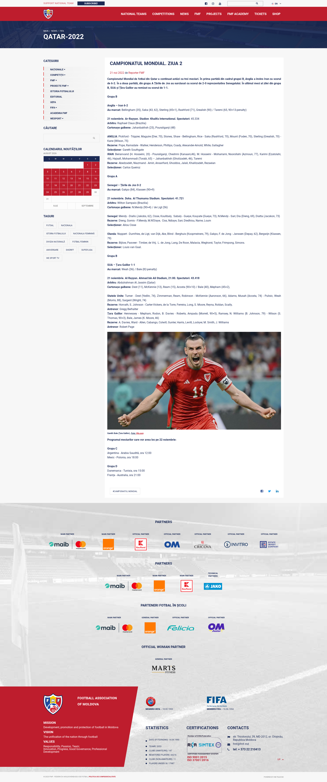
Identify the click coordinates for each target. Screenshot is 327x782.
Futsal (50, 225)
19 (63, 185)
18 (55, 185)
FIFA (61, 31)
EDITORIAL (56, 96)
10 (47, 178)
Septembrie (88, 206)
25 (55, 192)
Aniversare (52, 250)
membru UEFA (153, 709)
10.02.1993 (167, 709)
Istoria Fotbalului (62, 91)
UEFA (53, 102)
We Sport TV (52, 258)
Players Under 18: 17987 (162, 763)
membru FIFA (214, 709)
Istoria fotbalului (56, 233)
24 (47, 192)
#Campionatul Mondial (125, 491)
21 (79, 185)
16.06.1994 (228, 709)
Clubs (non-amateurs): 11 (163, 759)
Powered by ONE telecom (274, 777)
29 (87, 192)
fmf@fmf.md (241, 744)
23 (95, 185)
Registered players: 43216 (163, 755)
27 (71, 192)
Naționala (66, 225)
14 (79, 178)
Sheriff (70, 250)
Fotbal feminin (80, 242)
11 (55, 178)
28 (79, 192)
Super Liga (86, 250)
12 (63, 178)
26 (63, 192)
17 (47, 185)
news (54, 31)
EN (276, 4)
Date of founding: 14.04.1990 (164, 741)
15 (87, 178)
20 (71, 185)
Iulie (55, 206)
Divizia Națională (55, 242)
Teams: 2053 (155, 746)
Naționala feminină (84, 233)
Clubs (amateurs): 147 (161, 750)
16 (95, 178)
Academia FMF (58, 113)
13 (71, 178)
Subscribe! (91, 3)
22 (87, 185)
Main (46, 31)
